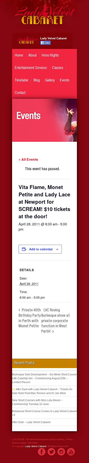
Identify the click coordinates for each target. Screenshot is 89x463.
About (32, 55)
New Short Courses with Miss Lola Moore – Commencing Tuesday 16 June (37, 402)
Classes (57, 67)
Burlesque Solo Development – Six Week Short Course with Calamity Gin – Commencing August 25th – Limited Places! (44, 378)
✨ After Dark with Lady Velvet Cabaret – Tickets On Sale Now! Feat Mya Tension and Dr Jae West (42, 391)
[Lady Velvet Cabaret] (44, 27)
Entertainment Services (31, 67)
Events (64, 80)
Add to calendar (41, 249)
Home (19, 55)
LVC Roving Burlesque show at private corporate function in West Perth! (55, 321)
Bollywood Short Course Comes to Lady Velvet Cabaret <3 (44, 413)
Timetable (21, 80)
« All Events (28, 159)
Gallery (50, 80)
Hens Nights (50, 55)
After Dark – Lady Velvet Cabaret (31, 422)
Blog (36, 80)
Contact (20, 92)
